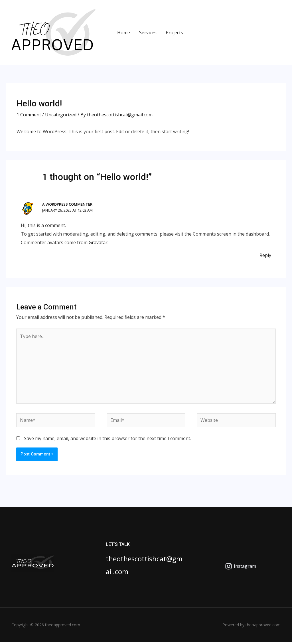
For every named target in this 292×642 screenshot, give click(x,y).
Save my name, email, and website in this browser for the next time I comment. (107, 438)
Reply (265, 255)
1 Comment (29, 115)
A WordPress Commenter (67, 204)
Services (148, 32)
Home (123, 32)
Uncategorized (60, 115)
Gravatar (98, 242)
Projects (174, 32)
